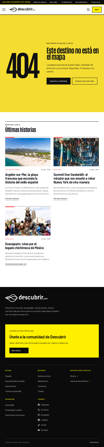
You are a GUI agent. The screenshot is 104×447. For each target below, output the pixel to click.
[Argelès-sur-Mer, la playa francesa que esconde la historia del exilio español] (27, 168)
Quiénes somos (44, 376)
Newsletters (43, 381)
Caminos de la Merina (79, 381)
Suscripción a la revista (14, 415)
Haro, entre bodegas (54, 2)
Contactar (42, 386)
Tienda (41, 391)
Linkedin (44, 420)
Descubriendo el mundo (15, 381)
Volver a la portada (58, 81)
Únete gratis (19, 350)
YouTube (44, 430)
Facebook (45, 405)
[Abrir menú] (5, 9)
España (8, 376)
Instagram (45, 415)
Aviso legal (9, 405)
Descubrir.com (94, 442)
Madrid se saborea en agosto (40, 2)
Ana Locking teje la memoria (82, 2)
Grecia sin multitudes (96, 2)
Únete (97, 10)
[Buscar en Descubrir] (88, 9)
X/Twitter (45, 410)
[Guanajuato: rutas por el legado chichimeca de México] (27, 236)
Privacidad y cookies (13, 410)
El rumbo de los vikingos (67, 2)
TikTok (43, 425)
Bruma (73, 376)
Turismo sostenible (13, 391)
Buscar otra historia (84, 81)
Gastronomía (10, 386)
